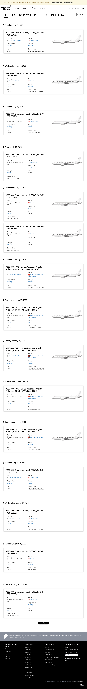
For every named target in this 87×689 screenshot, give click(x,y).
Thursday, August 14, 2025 (16, 584)
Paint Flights (48, 662)
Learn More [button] (68, 2)
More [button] (24, 8)
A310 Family (28, 650)
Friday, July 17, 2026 (13, 147)
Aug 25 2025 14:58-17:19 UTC (36, 488)
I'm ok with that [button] (57, 2)
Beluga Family (28, 667)
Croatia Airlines (34, 40)
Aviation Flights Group (72, 645)
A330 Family (28, 657)
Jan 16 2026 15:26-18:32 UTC (36, 368)
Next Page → (43, 623)
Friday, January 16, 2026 (15, 340)
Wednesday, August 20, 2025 (17, 503)
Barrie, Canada (14, 683)
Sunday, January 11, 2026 (15, 422)
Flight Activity (49, 645)
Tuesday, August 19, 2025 (15, 543)
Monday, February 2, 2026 (15, 259)
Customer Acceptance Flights (53, 657)
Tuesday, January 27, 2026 (16, 300)
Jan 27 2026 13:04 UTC (34, 328)
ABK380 (30, 483)
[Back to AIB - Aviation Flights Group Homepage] (6, 7)
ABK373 (30, 46)
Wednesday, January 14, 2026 (17, 381)
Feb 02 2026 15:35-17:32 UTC (36, 287)
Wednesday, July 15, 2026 (15, 187)
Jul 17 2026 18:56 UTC (13, 178)
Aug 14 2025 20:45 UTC (13, 616)
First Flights (48, 652)
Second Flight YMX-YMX (15, 40)
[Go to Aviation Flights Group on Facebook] (70, 658)
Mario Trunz (21, 683)
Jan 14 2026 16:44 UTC (34, 409)
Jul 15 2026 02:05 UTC (13, 250)
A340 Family (28, 660)
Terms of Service (79, 681)
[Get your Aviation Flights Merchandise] (66, 661)
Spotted (47, 647)
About (66, 647)
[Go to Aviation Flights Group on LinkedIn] (74, 658)
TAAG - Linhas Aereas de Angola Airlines (35, 275)
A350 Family (28, 662)
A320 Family (28, 655)
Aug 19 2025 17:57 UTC (34, 570)
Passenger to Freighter (51, 665)
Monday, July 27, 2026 (14, 25)
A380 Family (28, 665)
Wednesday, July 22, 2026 (15, 66)
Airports (7, 654)
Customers (8, 651)
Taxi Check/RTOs (49, 650)
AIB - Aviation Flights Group (11, 645)
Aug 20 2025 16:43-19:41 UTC (36, 529)
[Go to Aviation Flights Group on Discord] (77, 658)
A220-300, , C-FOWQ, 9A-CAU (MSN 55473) (25, 33)
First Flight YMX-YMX (14, 81)
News (6, 649)
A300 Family (28, 647)
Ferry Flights (48, 655)
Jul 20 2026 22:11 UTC (34, 132)
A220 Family (28, 652)
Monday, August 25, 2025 (15, 462)
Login (83, 8)
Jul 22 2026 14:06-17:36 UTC (36, 92)
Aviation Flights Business (71, 650)
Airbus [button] (17, 8)
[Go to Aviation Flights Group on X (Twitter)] (72, 658)
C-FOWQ (9, 46)
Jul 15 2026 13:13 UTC (13, 219)
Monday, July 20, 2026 (14, 106)
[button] (75, 8)
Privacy (73, 681)
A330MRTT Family (30, 675)
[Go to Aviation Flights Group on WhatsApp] (79, 658)
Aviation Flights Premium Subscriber (29, 635)
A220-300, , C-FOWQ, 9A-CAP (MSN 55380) (25, 471)
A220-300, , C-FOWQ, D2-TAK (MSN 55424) (24, 268)
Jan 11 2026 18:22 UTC (34, 450)
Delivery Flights (49, 660)
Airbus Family (29, 645)
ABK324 (30, 282)
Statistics (7, 656)
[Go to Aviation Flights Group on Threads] (68, 658)
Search (8, 659)
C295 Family (28, 678)
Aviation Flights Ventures (71, 652)
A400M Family (28, 673)
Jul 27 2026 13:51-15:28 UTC (36, 51)
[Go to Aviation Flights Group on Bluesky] (65, 658)
